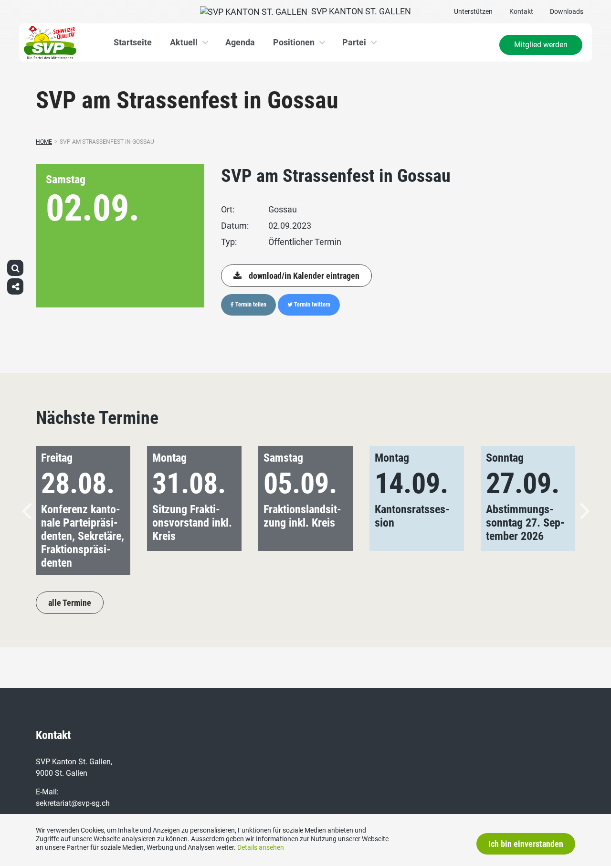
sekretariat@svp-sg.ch (73, 803)
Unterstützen (473, 11)
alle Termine (69, 603)
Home (44, 141)
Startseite (133, 42)
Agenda (240, 42)
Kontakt (521, 11)
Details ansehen (260, 847)
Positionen (294, 42)
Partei (354, 42)
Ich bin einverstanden (525, 844)
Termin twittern (311, 304)
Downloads (566, 11)
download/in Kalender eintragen (304, 276)
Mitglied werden (541, 44)
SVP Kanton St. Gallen (359, 11)
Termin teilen (250, 304)
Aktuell (184, 42)
